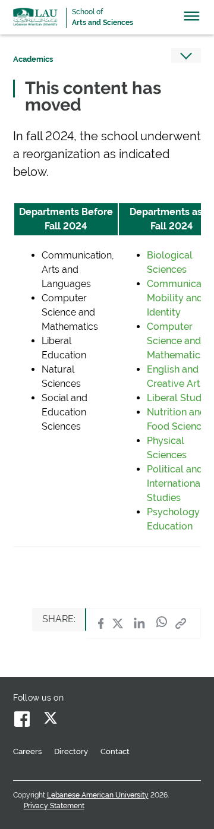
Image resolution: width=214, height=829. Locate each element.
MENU (192, 19)
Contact (115, 751)
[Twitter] (118, 623)
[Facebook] (101, 623)
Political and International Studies (175, 483)
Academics (33, 59)
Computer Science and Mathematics (176, 341)
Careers (27, 751)
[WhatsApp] (161, 623)
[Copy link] (180, 623)
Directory (71, 751)
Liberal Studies (180, 398)
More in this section (186, 55)
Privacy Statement (54, 806)
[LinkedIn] (140, 623)
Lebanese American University (35, 17)
